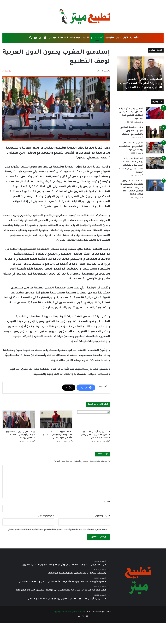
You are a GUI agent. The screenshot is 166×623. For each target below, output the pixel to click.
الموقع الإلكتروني (45, 516)
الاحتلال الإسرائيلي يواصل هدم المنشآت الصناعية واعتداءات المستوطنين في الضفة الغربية (131, 165)
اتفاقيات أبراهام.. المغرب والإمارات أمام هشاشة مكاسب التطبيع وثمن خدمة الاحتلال (141, 83)
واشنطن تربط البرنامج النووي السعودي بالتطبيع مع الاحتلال (131, 130)
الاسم (106, 502)
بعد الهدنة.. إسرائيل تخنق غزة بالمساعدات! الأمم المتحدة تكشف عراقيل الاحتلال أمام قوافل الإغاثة (131, 188)
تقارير (86, 38)
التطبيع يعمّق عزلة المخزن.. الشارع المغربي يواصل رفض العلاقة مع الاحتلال (95, 435)
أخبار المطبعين (113, 38)
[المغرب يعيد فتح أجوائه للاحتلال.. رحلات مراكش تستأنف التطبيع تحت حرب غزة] (155, 113)
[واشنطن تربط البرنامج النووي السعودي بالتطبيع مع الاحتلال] (155, 132)
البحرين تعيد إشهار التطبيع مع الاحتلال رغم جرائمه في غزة (131, 146)
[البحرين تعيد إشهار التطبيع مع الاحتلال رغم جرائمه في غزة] (155, 147)
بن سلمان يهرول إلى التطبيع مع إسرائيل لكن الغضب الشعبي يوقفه (20, 435)
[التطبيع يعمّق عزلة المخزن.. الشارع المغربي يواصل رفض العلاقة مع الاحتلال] (93, 419)
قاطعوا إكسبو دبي (58, 38)
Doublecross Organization (99, 612)
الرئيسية (134, 38)
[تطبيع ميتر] (83, 16)
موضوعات (75, 38)
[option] (140, 73)
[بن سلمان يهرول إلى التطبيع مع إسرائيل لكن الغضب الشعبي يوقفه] (18, 419)
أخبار (125, 38)
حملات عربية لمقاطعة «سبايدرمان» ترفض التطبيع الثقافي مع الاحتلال (57, 435)
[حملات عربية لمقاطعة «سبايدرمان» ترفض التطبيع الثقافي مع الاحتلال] (56, 419)
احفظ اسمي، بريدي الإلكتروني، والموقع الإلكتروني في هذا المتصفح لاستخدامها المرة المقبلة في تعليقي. (57, 530)
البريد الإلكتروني (101, 516)
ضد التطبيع (97, 38)
